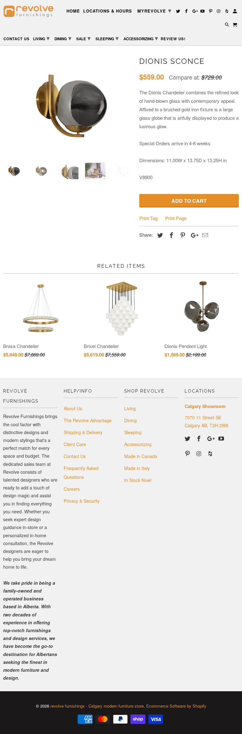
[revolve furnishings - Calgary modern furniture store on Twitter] (188, 438)
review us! (173, 38)
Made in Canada (140, 456)
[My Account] (235, 12)
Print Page (176, 218)
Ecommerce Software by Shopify (176, 706)
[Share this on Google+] (193, 235)
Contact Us (75, 456)
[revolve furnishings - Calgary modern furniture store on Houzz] (210, 453)
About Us (73, 408)
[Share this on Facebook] (170, 235)
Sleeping (132, 432)
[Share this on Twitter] (159, 235)
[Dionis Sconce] (68, 106)
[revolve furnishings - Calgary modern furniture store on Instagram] (199, 453)
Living (130, 408)
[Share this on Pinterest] (182, 235)
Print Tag (148, 218)
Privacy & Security (82, 501)
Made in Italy (137, 468)
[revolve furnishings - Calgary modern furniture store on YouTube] (221, 438)
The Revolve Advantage (88, 420)
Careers (72, 489)
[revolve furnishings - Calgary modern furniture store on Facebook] (199, 438)
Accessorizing (138, 444)
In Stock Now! (138, 480)
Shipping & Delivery (83, 432)
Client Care (75, 444)
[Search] (227, 25)
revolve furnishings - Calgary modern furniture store (97, 706)
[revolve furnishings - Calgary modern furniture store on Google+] (210, 438)
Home (73, 11)
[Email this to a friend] (204, 235)
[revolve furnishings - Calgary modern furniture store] (30, 11)
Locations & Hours (107, 11)
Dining (130, 420)
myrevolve (154, 10)
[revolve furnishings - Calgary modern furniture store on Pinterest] (188, 453)
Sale (83, 38)
